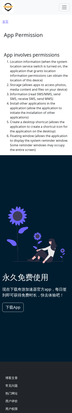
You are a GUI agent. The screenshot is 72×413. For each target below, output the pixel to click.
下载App (13, 307)
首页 (5, 22)
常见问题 (11, 385)
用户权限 (11, 409)
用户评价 (11, 401)
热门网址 (11, 393)
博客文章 (11, 378)
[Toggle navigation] (64, 7)
